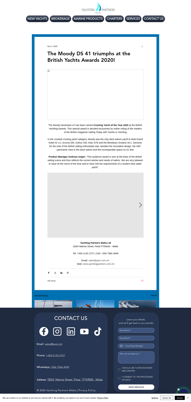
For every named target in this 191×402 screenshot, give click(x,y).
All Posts (39, 29)
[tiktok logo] (97, 331)
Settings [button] (155, 398)
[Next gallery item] (140, 205)
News (52, 29)
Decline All (166, 398)
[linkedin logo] (70, 331)
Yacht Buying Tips (102, 29)
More (120, 29)
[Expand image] (95, 205)
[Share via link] (68, 273)
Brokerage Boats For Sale (73, 29)
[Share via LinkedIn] (61, 273)
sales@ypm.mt (53, 344)
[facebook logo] (43, 331)
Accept (180, 398)
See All (154, 295)
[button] (153, 29)
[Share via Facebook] (48, 273)
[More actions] (142, 46)
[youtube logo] (84, 331)
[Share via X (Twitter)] (55, 273)
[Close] (187, 398)
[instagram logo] (57, 331)
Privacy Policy (87, 390)
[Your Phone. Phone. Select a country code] (122, 345)
